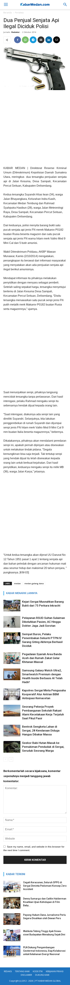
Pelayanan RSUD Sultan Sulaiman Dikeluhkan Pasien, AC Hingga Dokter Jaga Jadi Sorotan (43, 621)
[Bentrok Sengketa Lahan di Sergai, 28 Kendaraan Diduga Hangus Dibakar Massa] (11, 730)
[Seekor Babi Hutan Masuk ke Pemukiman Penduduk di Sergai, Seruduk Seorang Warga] (11, 747)
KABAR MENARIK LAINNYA (21, 593)
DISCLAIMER (26, 974)
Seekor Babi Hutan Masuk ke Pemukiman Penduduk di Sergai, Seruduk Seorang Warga (43, 746)
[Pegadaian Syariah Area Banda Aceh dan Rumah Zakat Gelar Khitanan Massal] (11, 658)
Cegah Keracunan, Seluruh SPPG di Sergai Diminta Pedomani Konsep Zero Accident (45, 886)
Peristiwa (19, 12)
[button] (65, 4)
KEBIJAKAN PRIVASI (54, 971)
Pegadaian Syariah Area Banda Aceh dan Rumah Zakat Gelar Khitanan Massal (42, 658)
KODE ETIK (38, 971)
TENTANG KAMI (22, 971)
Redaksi (15, 32)
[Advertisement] (35, 129)
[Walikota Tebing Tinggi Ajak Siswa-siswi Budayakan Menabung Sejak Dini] (11, 935)
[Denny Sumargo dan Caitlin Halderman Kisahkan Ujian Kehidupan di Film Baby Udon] (11, 903)
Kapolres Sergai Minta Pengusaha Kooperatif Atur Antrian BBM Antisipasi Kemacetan (44, 694)
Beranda (7, 12)
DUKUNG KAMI (42, 974)
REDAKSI (8, 971)
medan (17, 583)
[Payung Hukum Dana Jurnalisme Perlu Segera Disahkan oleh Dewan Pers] (11, 919)
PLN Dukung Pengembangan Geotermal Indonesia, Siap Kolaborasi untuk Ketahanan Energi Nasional (44, 951)
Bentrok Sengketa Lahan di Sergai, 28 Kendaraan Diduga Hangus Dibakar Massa (40, 730)
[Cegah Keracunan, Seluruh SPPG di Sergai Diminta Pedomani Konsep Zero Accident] (11, 886)
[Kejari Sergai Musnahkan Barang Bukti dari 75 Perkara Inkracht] (11, 605)
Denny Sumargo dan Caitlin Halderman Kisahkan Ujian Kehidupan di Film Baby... (44, 902)
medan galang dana (34, 583)
